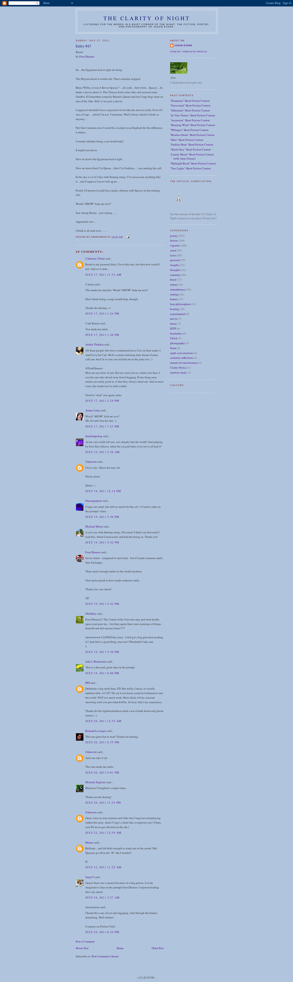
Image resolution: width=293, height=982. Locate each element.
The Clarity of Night (146, 18)
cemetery (175, 275)
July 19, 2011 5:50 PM (102, 652)
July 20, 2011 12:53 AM (103, 721)
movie (173, 319)
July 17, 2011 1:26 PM (102, 335)
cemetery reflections (181, 358)
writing (174, 294)
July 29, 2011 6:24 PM (102, 932)
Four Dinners (86, 56)
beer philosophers (180, 304)
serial (173, 250)
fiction (174, 240)
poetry (174, 236)
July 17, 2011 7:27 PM (102, 426)
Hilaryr (89, 842)
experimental (177, 314)
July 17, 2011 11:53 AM (103, 275)
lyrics (173, 255)
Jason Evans (183, 45)
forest (173, 279)
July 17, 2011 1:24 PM (102, 313)
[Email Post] (127, 237)
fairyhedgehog (93, 436)
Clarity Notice (178, 367)
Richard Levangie (95, 731)
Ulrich (173, 338)
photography (177, 343)
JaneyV (89, 877)
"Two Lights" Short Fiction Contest (190, 168)
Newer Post (82, 948)
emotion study (178, 372)
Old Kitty (90, 614)
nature (173, 284)
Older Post (158, 948)
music (173, 323)
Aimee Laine (92, 410)
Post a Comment (85, 941)
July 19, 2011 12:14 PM (103, 491)
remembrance (178, 289)
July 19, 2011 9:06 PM (102, 673)
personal (175, 260)
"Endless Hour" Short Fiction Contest (191, 144)
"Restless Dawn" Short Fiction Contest (192, 135)
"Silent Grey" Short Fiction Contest (190, 149)
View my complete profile (188, 51)
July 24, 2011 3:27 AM (102, 897)
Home (120, 948)
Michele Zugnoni (95, 782)
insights (174, 265)
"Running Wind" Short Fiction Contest (192, 125)
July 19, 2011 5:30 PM (102, 517)
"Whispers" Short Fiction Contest (189, 130)
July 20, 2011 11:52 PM (103, 802)
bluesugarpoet (93, 501)
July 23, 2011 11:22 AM (103, 867)
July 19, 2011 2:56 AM (102, 452)
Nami (173, 348)
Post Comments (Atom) (105, 956)
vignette (175, 245)
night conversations (181, 353)
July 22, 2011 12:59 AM (103, 833)
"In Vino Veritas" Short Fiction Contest (192, 115)
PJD (87, 683)
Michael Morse (94, 526)
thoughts (175, 270)
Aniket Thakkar (94, 344)
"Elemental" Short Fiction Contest (190, 101)
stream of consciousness (184, 363)
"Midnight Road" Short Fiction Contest (193, 163)
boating (174, 309)
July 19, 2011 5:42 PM (102, 542)
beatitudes (176, 333)
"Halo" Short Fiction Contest (186, 140)
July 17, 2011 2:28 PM (102, 401)
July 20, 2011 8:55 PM (102, 742)
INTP (173, 328)
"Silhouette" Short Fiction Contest (190, 110)
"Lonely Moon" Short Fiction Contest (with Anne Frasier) (192, 156)
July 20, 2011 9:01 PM (102, 772)
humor (174, 299)
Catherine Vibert (95, 258)
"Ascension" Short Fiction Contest (190, 120)
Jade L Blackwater (96, 661)
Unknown (91, 462)
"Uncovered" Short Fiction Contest (190, 105)
